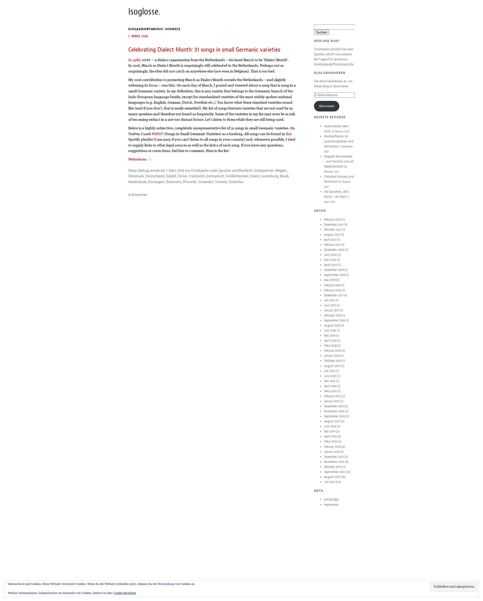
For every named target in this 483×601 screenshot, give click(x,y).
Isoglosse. (144, 11)
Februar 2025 (332, 219)
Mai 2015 (329, 381)
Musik (284, 176)
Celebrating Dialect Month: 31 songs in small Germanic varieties (204, 50)
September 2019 (334, 275)
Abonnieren (326, 106)
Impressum (331, 504)
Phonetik (189, 181)
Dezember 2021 (334, 224)
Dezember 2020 (334, 250)
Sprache (225, 170)
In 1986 (134, 60)
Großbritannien (237, 176)
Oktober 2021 (332, 229)
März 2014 (330, 441)
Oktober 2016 (332, 315)
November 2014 (334, 411)
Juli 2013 (329, 482)
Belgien (281, 170)
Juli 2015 (329, 371)
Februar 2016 (332, 350)
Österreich (173, 181)
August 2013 (332, 477)
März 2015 (330, 391)
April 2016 (330, 340)
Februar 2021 (332, 245)
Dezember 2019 (334, 270)
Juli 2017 (329, 300)
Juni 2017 (330, 305)
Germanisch (215, 176)
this (289, 134)
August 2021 (332, 234)
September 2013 (334, 472)
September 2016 (334, 320)
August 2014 (332, 421)
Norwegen (156, 181)
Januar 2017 (331, 310)
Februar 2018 (332, 290)
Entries (331, 499)
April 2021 (330, 239)
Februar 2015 (332, 396)
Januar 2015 (331, 401)
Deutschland (154, 176)
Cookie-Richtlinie (125, 593)
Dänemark (136, 176)
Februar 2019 (332, 285)
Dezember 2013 (334, 457)
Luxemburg (269, 176)
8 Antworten (137, 194)
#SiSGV (158, 134)
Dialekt (171, 176)
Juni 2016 (330, 330)
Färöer (182, 176)
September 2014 (334, 416)
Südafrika (236, 181)
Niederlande (137, 181)
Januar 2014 (331, 452)
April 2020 (330, 265)
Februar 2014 (332, 447)
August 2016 (332, 325)
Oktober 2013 (332, 467)
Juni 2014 (330, 426)
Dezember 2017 (333, 295)
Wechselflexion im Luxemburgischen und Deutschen (338, 141)
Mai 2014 (329, 431)
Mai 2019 (329, 280)
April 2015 (330, 386)
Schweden (206, 181)
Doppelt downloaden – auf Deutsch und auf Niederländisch (339, 161)
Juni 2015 (330, 376)
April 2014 (330, 436)
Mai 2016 (329, 335)
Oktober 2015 (332, 360)
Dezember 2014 (334, 406)
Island (254, 176)
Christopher (200, 170)
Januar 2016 (331, 355)
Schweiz (221, 181)
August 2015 (332, 366)
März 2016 (330, 345)
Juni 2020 (330, 255)
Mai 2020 (330, 260)
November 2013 (334, 462)
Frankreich (197, 176)
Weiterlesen (139, 159)
